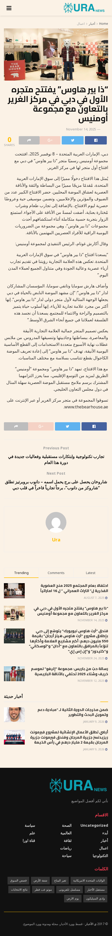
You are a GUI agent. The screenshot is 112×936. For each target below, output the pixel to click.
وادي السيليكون (95, 898)
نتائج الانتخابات (19, 889)
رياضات (66, 848)
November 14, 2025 (81, 129)
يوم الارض (73, 898)
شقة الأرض (40, 880)
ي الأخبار (90, 924)
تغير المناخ (60, 880)
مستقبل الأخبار (96, 889)
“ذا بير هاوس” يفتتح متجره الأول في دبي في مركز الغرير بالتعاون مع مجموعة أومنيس (71, 611)
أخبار (92, 23)
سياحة (67, 855)
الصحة (67, 825)
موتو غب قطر (43, 889)
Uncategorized (94, 825)
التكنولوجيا (100, 855)
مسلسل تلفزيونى (69, 889)
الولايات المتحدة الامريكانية (89, 880)
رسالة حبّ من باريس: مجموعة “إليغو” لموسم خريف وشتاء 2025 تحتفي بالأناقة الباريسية (69, 671)
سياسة (30, 825)
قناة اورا (29, 840)
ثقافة (68, 840)
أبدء (105, 832)
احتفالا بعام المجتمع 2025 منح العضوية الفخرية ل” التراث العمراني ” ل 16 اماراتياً (74, 588)
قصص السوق (18, 880)
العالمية (66, 832)
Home (103, 23)
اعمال (81, 23)
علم (32, 832)
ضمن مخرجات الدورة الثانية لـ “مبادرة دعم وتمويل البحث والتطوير (73, 712)
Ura (56, 539)
